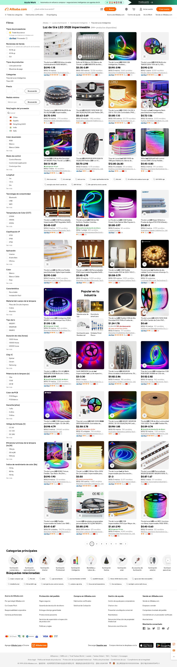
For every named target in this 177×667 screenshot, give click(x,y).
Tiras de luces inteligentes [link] (101, 23)
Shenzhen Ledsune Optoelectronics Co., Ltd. (90, 532)
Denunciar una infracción (117, 626)
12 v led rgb (67, 179)
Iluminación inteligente (79, 23)
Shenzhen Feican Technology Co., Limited (58, 482)
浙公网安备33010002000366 (128, 663)
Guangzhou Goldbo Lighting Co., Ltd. (122, 382)
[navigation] (23, 283)
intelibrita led (14, 584)
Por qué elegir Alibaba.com (15, 601)
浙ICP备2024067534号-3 (150, 663)
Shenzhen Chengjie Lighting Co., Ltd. (90, 484)
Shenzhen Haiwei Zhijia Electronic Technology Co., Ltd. (58, 532)
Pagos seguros (44, 601)
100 (121, 544)
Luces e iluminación (59, 23)
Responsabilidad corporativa (15, 610)
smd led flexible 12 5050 (78, 579)
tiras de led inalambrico (97, 584)
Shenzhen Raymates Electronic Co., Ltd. (58, 171)
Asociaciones (148, 619)
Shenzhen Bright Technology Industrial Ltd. (122, 482)
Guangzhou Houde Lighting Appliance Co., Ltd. (90, 73)
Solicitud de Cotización (82, 606)
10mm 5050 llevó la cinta (118, 579)
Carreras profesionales (13, 615)
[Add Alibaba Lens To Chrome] (39, 645)
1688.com (63, 656)
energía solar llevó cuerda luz (57, 184)
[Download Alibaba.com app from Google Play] (164, 645)
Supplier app (101, 645)
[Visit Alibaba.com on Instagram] (158, 628)
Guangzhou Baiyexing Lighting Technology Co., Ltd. (122, 280)
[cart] (134, 9)
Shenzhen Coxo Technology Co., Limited (122, 121)
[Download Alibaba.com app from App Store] (146, 645)
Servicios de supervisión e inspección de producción (53, 620)
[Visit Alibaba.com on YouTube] (163, 628)
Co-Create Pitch (11, 606)
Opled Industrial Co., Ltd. (53, 432)
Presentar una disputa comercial (120, 610)
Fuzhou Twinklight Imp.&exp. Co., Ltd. (154, 121)
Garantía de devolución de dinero (51, 606)
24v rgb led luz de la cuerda (97, 184)
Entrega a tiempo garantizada (50, 610)
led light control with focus (138, 584)
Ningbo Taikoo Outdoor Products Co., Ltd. (155, 73)
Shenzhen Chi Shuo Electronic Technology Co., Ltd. (90, 280)
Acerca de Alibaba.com (14, 596)
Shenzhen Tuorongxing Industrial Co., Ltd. (155, 482)
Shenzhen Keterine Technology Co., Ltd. (58, 330)
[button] (101, 9)
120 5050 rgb (160, 179)
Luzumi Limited (114, 230)
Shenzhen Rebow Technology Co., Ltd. (90, 382)
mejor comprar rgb (16, 579)
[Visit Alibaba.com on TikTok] (168, 628)
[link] (174, 644)
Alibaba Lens (16, 645)
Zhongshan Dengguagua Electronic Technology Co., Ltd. (90, 232)
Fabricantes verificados (82, 601)
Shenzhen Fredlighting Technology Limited (122, 73)
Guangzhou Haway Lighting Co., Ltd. (154, 230)
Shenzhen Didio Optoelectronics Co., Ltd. (58, 121)
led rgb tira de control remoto (53, 584)
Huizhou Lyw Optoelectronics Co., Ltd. (122, 169)
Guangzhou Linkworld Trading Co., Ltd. (90, 121)
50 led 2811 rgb (31, 584)
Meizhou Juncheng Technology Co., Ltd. (155, 169)
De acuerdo (32, 91)
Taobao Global (98, 656)
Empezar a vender (149, 606)
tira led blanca (117, 584)
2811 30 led (77, 184)
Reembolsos (113, 615)
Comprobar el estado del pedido (155, 610)
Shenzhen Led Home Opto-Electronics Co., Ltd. (58, 280)
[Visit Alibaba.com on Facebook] (144, 628)
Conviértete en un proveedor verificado (157, 615)
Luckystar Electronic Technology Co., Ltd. (155, 280)
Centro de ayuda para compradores (121, 601)
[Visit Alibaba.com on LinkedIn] (148, 628)
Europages (123, 656)
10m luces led (51, 179)
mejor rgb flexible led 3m (100, 179)
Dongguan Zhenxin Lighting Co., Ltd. (89, 169)
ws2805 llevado (98, 579)
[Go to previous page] (87, 544)
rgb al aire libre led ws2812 (143, 579)
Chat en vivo (112, 606)
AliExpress (54, 656)
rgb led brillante (57, 579)
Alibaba (45, 23)
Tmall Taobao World (76, 656)
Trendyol (114, 656)
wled (43, 579)
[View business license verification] (110, 663)
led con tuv (81, 179)
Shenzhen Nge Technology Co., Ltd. (121, 534)
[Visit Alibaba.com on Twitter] (153, 628)
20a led (118, 179)
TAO (107, 656)
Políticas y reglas (45, 626)
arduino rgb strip (76, 584)
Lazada (88, 656)
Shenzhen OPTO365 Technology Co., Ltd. (58, 384)
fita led (32, 579)
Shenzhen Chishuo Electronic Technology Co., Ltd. (58, 230)
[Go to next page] (125, 544)
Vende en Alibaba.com (151, 601)
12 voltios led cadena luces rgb (138, 179)
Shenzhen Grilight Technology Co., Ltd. (58, 73)
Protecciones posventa (48, 615)
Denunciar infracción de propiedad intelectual (121, 620)
